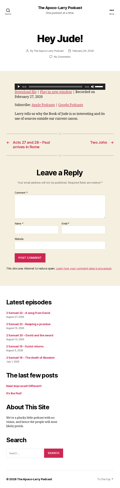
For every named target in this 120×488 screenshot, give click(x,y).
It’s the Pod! (14, 393)
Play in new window (56, 92)
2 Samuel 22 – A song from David (28, 313)
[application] (60, 87)
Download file (26, 92)
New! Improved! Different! (23, 386)
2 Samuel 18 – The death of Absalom (30, 357)
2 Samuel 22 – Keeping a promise (28, 324)
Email (65, 223)
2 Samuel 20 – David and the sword (29, 335)
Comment (21, 192)
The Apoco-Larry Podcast (60, 8)
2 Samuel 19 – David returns (25, 346)
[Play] (18, 86)
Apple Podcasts (43, 105)
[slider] (99, 86)
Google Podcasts (70, 105)
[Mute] (92, 86)
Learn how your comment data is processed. (84, 268)
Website (19, 238)
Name (19, 223)
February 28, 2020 (83, 50)
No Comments (62, 56)
